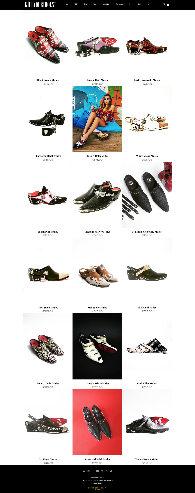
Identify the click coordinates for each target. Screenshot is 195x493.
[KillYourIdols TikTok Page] (111, 470)
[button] (85, 4)
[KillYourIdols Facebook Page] (92, 470)
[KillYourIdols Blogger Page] (83, 470)
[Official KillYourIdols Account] (88, 470)
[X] (106, 470)
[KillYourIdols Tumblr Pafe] (102, 470)
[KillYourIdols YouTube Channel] (97, 470)
